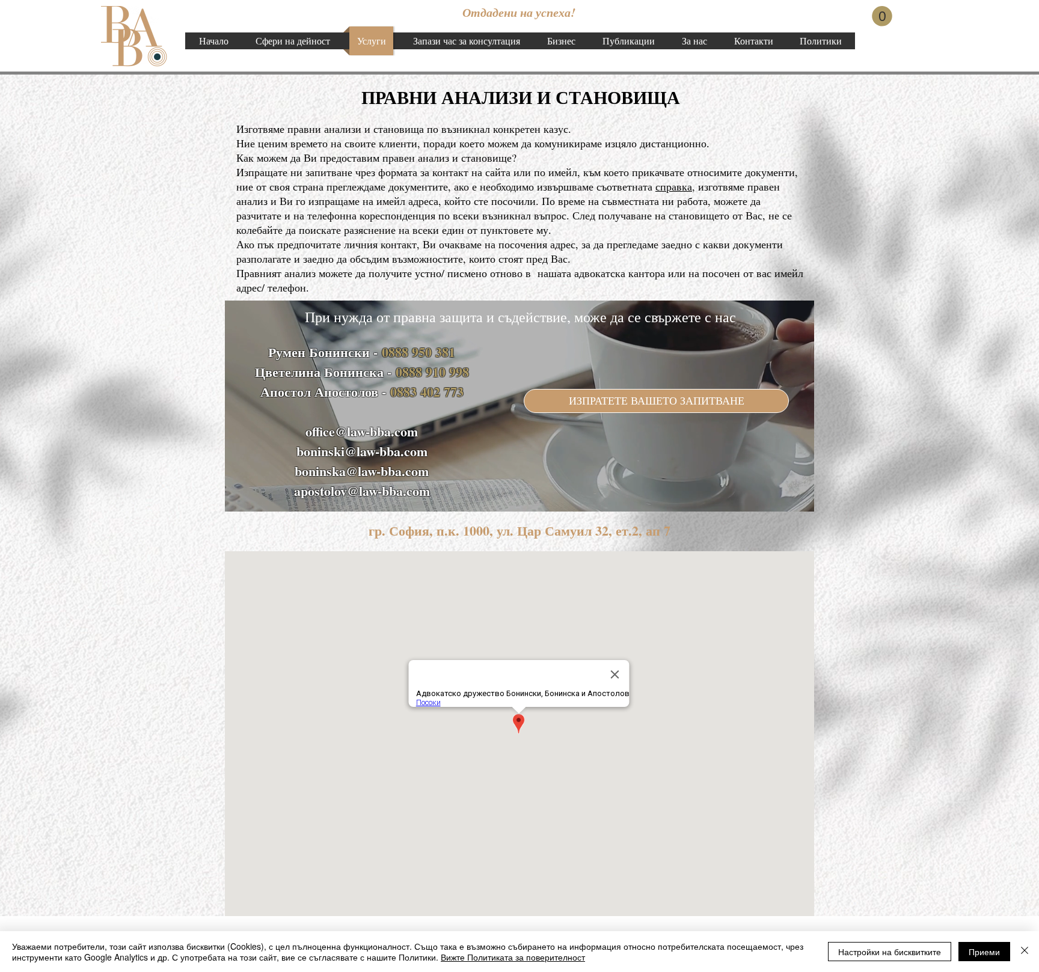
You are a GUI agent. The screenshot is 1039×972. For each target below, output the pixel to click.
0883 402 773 (427, 392)
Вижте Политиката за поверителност (513, 957)
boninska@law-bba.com (362, 471)
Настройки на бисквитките (889, 952)
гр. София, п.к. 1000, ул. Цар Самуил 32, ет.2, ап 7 (519, 530)
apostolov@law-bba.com (362, 491)
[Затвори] (1024, 951)
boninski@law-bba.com (362, 451)
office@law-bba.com (361, 431)
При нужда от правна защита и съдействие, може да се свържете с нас (520, 316)
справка (673, 186)
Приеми (984, 952)
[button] (882, 16)
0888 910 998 (432, 372)
